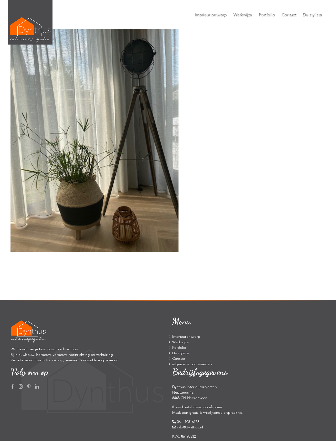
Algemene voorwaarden (192, 364)
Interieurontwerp (186, 336)
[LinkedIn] (37, 386)
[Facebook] (12, 386)
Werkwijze (180, 342)
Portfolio (179, 347)
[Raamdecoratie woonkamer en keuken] (94, 31)
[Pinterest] (29, 386)
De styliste (180, 353)
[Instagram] (21, 386)
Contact (178, 358)
